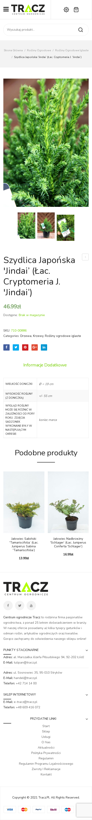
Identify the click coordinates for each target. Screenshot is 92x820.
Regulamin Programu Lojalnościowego (46, 764)
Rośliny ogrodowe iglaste (71, 50)
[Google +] (34, 347)
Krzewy (38, 336)
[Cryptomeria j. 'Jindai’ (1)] (46, 225)
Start (46, 726)
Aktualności (46, 747)
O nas (46, 742)
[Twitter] (16, 347)
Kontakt (46, 774)
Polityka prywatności (46, 753)
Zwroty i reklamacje (46, 769)
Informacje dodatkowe (45, 365)
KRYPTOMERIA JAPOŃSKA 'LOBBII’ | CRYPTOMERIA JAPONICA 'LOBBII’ (85, 257)
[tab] (46, 365)
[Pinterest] (25, 347)
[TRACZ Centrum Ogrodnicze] (28, 9)
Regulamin (46, 758)
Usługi (46, 737)
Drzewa (25, 336)
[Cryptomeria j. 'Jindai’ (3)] (46, 143)
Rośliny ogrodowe (39, 50)
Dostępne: (10, 315)
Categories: (11, 336)
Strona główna (13, 50)
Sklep (46, 731)
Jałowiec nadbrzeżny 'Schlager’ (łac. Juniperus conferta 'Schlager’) (68, 542)
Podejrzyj (13, 530)
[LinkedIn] (44, 347)
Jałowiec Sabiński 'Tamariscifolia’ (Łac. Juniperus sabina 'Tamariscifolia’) (23, 544)
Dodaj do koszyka (6, 530)
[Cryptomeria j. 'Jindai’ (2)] (65, 228)
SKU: (6, 330)
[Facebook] (6, 347)
